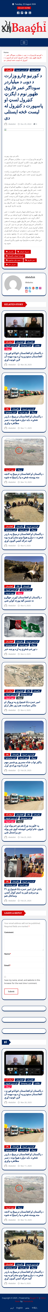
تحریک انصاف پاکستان (15, 256)
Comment (9, 932)
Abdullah (12, 124)
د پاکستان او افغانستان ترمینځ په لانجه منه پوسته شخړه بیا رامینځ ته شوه (23, 475)
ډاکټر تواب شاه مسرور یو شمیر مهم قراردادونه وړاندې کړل (23, 764)
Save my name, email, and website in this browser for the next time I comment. (22, 982)
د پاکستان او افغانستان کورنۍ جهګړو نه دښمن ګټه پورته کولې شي (23, 599)
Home (6, 52)
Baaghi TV (34, 1298)
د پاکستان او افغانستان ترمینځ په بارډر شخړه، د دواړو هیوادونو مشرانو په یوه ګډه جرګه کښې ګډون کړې (23, 537)
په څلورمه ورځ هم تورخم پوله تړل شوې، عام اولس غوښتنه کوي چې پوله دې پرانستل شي (23, 829)
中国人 (35, 1308)
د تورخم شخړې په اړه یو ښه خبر (20, 649)
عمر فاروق (31, 260)
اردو (12, 1308)
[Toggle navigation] (24, 42)
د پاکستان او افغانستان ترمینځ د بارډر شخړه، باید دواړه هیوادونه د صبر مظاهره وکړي (23, 420)
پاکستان (10, 252)
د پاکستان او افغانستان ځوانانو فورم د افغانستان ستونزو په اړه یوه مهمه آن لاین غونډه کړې (23, 356)
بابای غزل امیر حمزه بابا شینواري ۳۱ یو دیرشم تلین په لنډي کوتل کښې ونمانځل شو (23, 892)
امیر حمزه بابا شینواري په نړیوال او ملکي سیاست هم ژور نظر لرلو (22, 703)
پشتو (27, 1308)
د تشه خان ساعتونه (14, 260)
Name (7, 954)
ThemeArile (28, 1301)
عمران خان (12, 264)
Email (7, 965)
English (19, 1308)
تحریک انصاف (24, 252)
